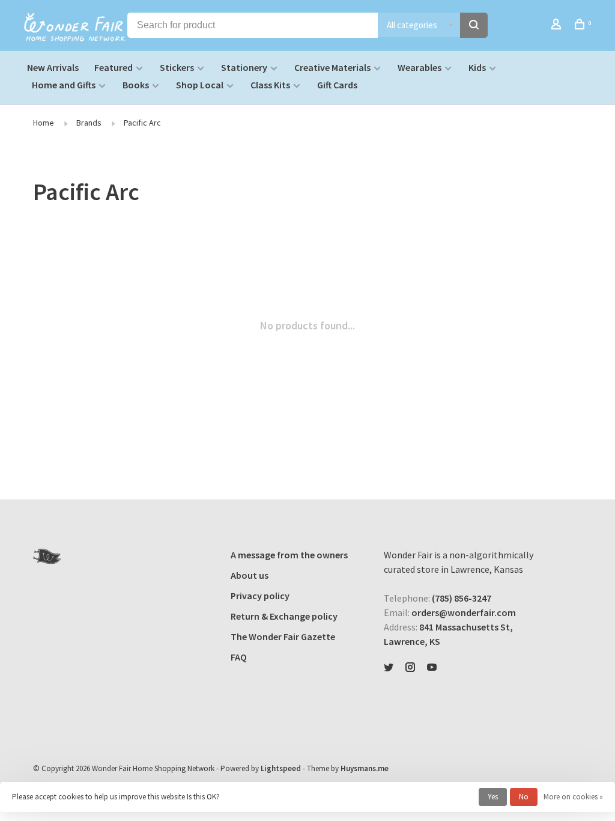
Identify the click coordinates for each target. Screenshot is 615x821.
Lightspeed (281, 768)
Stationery (244, 67)
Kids (477, 67)
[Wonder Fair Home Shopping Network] (47, 556)
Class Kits (270, 85)
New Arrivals (53, 67)
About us (249, 575)
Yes (493, 797)
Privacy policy (260, 596)
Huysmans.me (365, 768)
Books (136, 85)
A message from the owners (289, 555)
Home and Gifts (63, 85)
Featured (113, 67)
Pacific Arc (142, 122)
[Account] (558, 25)
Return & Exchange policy (284, 616)
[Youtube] (432, 668)
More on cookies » (573, 797)
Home (43, 122)
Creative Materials (332, 67)
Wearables (419, 67)
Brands (88, 122)
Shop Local (199, 85)
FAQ (239, 657)
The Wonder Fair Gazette (283, 636)
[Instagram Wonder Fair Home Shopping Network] (410, 668)
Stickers (177, 67)
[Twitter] (388, 668)
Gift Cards (337, 85)
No (524, 797)
